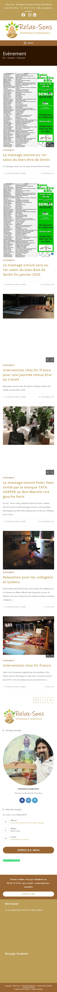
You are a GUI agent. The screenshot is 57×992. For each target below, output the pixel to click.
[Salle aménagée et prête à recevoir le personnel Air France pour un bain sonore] (28, 306)
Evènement (21, 58)
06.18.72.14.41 (14, 883)
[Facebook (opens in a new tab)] (23, 15)
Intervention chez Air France (27, 665)
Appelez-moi (28, 894)
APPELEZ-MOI (28, 850)
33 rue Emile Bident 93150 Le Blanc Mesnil (24, 910)
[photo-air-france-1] (28, 635)
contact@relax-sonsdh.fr (20, 839)
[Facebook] (22, 800)
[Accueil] (4, 58)
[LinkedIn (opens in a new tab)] (34, 15)
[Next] (52, 144)
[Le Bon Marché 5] (28, 425)
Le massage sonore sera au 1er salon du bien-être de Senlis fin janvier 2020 (25, 269)
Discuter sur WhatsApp (11, 860)
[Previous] (48, 144)
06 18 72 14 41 (30, 8)
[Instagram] (28, 800)
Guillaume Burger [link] (37, 989)
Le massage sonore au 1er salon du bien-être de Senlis (26, 157)
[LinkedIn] (35, 800)
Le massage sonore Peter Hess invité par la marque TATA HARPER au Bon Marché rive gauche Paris (28, 489)
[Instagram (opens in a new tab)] (30, 15)
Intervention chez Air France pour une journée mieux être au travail (27, 375)
